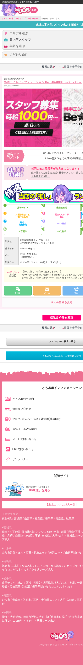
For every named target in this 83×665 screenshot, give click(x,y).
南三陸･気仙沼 (24, 535)
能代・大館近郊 (11, 616)
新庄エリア (40, 552)
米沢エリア (56, 552)
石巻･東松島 (42, 535)
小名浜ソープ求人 (42, 569)
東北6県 (7, 518)
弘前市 (27, 599)
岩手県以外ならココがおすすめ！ (52, 586)
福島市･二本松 (10, 565)
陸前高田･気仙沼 (20, 586)
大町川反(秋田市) (49, 616)
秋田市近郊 (30, 616)
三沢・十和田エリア (45, 599)
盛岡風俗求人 (51, 582)
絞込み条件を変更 (61, 317)
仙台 (4, 531)
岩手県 (49, 518)
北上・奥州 (68, 582)
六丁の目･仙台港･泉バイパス (27, 531)
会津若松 (27, 565)
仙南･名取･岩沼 (56, 531)
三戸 (79, 599)
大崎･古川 (58, 535)
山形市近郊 (8, 552)
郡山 (37, 565)
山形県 (28, 518)
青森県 (60, 518)
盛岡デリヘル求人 (13, 582)
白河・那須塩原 (52, 565)
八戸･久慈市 (67, 599)
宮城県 (18, 518)
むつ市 (6, 599)
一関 (79, 582)
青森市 (16, 599)
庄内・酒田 (24, 552)
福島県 (39, 518)
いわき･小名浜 (72, 565)
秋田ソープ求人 (46, 620)
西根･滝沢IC (33, 582)
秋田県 (70, 518)
